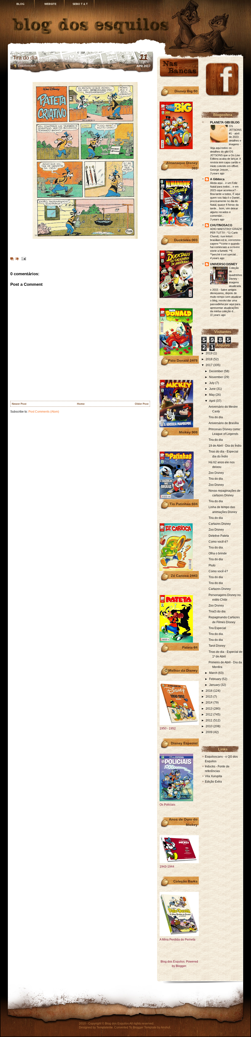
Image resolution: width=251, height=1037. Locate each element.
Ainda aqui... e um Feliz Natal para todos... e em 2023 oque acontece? (224, 186)
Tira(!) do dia (217, 611)
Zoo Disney (216, 473)
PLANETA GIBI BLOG (224, 122)
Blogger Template (144, 1027)
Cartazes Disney (220, 523)
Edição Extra (213, 781)
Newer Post (19, 403)
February (215, 679)
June (212, 389)
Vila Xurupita (213, 776)
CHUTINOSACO (221, 225)
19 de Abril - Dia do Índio (225, 445)
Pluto (212, 565)
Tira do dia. (216, 547)
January (215, 685)
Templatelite (105, 1027)
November (216, 377)
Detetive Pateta (219, 535)
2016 (209, 690)
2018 (209, 359)
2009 (209, 732)
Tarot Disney (217, 645)
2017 (209, 365)
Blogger (181, 966)
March (213, 673)
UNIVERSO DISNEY (223, 264)
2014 (209, 702)
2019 (209, 353)
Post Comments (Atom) (43, 411)
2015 (209, 696)
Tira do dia (25, 58)
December (216, 371)
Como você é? (218, 541)
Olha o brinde (218, 553)
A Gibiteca (217, 179)
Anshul (165, 1027)
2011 (209, 720)
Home (81, 403)
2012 (209, 714)
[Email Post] (23, 258)
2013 (209, 708)
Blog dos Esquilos (117, 1023)
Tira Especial (217, 628)
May (212, 394)
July (212, 383)
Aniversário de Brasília (224, 423)
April (212, 401)
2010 (209, 726)
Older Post (142, 403)
